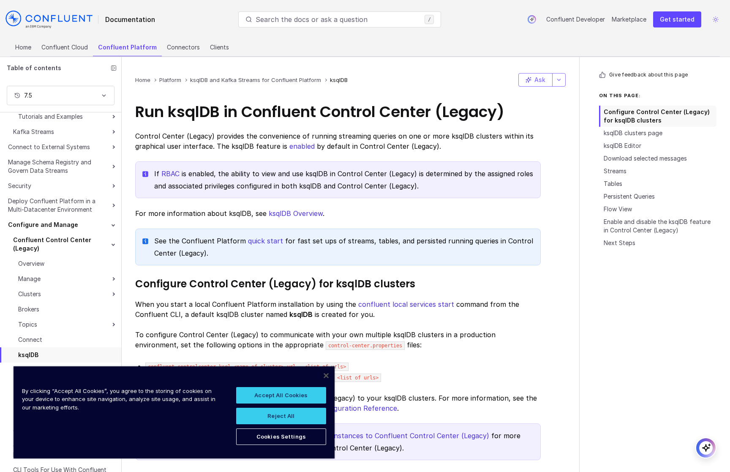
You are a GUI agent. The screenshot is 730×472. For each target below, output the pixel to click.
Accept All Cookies (281, 395)
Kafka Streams (33, 131)
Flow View (618, 209)
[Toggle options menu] (559, 80)
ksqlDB (28, 354)
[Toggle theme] (715, 19)
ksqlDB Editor (622, 145)
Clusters (29, 293)
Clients (219, 47)
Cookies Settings (281, 436)
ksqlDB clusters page (633, 132)
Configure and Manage (43, 224)
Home (23, 47)
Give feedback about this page (648, 74)
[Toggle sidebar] (114, 68)
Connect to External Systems (49, 146)
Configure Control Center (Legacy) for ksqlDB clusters (657, 116)
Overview (31, 263)
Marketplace (629, 19)
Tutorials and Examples (50, 116)
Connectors (183, 47)
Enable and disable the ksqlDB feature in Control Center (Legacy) (657, 226)
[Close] (326, 375)
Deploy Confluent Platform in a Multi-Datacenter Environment (51, 205)
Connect (30, 339)
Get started (677, 19)
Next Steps (619, 242)
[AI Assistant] (531, 19)
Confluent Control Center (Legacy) (52, 244)
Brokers (28, 309)
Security (19, 185)
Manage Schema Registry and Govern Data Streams (49, 166)
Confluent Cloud (64, 47)
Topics (27, 324)
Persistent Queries (629, 196)
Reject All (280, 415)
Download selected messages (645, 158)
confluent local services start (406, 304)
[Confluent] (49, 19)
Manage (29, 278)
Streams (615, 171)
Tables (613, 183)
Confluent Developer (575, 19)
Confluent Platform (127, 47)
